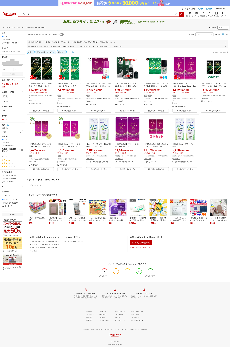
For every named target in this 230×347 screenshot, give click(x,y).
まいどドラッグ (208, 101)
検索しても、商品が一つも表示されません (45, 247)
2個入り (4, 119)
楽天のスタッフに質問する (141, 243)
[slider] (2, 65)
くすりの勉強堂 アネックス (126, 162)
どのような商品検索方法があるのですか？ (45, 244)
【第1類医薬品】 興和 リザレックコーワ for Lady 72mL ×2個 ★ (184, 85)
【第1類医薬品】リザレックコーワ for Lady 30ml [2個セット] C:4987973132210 (41, 146)
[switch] (21, 150)
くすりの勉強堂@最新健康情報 (98, 162)
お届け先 (5, 128)
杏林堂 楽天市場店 (37, 103)
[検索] (181, 14)
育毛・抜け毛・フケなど (10, 84)
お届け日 (5, 136)
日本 (3, 110)
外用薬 (5, 96)
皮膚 (3, 87)
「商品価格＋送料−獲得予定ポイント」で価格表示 (42, 34)
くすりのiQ (92, 104)
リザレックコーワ (35, 185)
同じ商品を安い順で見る (41, 111)
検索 (13, 74)
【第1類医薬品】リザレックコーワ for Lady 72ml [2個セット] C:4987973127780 (70, 146)
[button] (221, 9)
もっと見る (33, 251)
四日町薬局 (34, 165)
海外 (8, 125)
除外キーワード (7, 206)
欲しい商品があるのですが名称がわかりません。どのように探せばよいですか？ (57, 242)
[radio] (2, 36)
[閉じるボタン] (225, 42)
